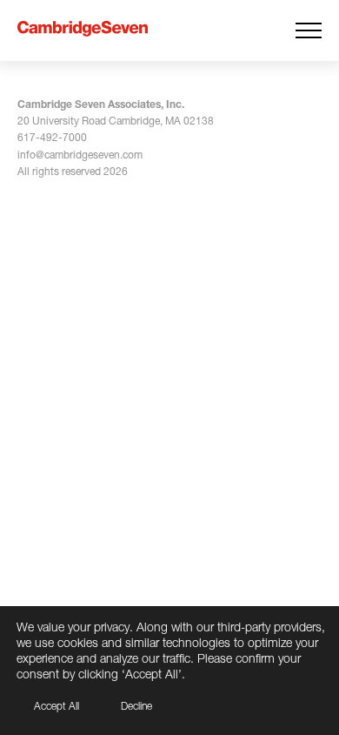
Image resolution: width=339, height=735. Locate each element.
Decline (136, 705)
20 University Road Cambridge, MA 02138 (115, 120)
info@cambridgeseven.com (80, 154)
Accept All (56, 705)
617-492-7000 (52, 137)
